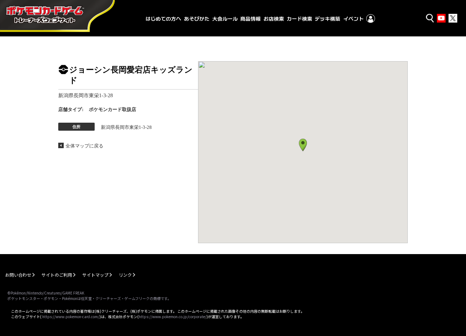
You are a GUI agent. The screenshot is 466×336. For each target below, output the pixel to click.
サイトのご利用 (57, 275)
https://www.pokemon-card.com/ (70, 316)
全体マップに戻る (84, 146)
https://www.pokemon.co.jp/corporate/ (172, 316)
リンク (125, 275)
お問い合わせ (18, 275)
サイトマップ (95, 275)
